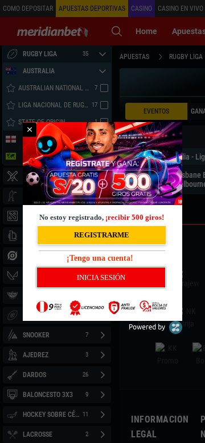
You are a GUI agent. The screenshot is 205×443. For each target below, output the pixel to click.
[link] (29, 130)
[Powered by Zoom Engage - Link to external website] (155, 331)
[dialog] (102, 221)
